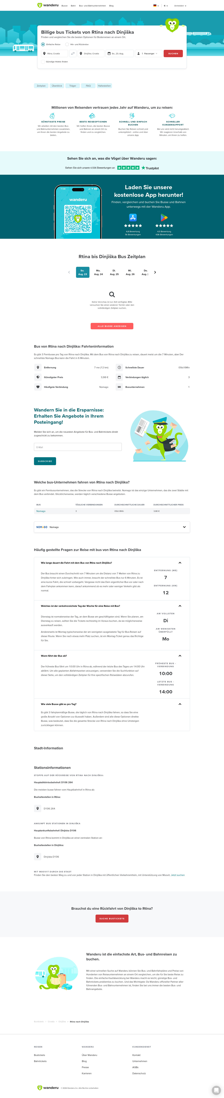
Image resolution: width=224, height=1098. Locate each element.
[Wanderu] (47, 5)
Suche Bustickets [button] (112, 918)
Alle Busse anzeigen (112, 326)
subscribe (45, 461)
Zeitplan (41, 85)
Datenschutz (139, 1073)
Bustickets (39, 1021)
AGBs (135, 1067)
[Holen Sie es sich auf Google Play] (164, 217)
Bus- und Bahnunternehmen (92, 5)
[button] (156, 5)
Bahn (73, 5)
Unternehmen (139, 1061)
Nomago (40, 511)
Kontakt (136, 1055)
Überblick (57, 85)
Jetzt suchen (178, 875)
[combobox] (54, 53)
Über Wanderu (89, 1055)
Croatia (51, 1021)
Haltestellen (104, 85)
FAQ (88, 85)
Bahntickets (40, 1061)
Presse (85, 1067)
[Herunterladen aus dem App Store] (133, 217)
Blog (111, 5)
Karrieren (87, 1073)
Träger (72, 85)
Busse (65, 5)
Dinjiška (62, 1021)
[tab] (53, 46)
